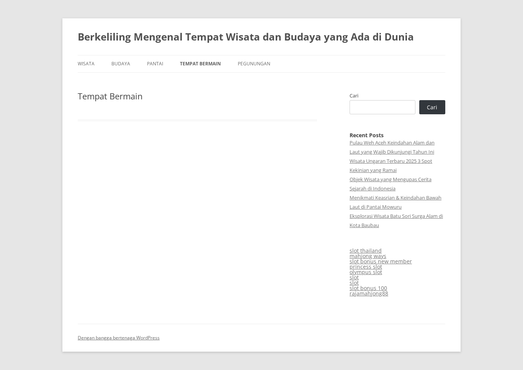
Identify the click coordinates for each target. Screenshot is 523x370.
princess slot (366, 266)
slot (354, 277)
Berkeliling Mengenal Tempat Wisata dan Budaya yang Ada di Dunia (246, 37)
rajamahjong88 (369, 293)
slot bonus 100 (368, 288)
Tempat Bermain (200, 63)
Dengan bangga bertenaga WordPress (119, 337)
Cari (354, 95)
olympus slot (366, 272)
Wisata (86, 63)
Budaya (120, 63)
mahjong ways (368, 256)
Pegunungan (254, 63)
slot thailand (366, 250)
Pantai (155, 63)
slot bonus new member (381, 261)
